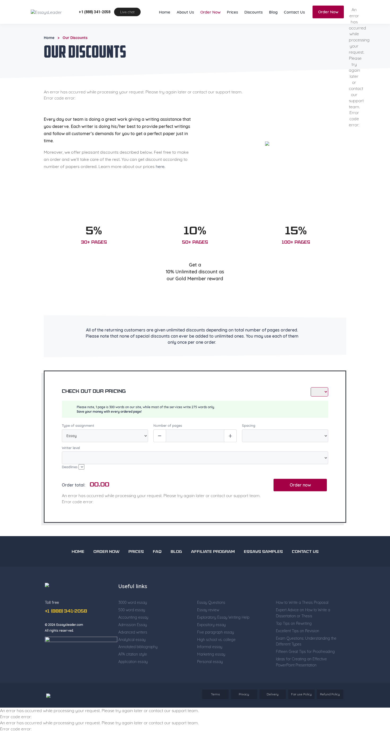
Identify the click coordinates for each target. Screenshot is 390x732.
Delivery (273, 716)
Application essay (133, 683)
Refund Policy (330, 716)
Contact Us (294, 33)
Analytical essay (132, 661)
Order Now (210, 33)
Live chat (127, 33)
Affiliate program (213, 573)
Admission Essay (132, 646)
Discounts (253, 33)
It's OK (280, 10)
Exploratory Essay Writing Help (223, 638)
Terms (215, 716)
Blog (273, 33)
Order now (300, 506)
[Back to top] (374, 676)
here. (160, 188)
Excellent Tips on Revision (297, 652)
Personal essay (210, 683)
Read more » (110, 15)
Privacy (244, 716)
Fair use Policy (301, 716)
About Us (185, 33)
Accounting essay (133, 638)
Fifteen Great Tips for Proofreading (305, 673)
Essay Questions (211, 624)
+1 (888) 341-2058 (94, 33)
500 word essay (131, 631)
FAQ (157, 573)
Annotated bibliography (138, 668)
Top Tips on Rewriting (294, 645)
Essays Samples (263, 573)
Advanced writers (132, 653)
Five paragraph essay (215, 653)
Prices (232, 33)
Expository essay (211, 646)
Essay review (208, 631)
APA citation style (132, 675)
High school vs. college (216, 661)
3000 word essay (132, 624)
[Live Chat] (374, 694)
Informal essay (209, 668)
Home (164, 33)
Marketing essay (211, 675)
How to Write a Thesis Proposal (302, 624)
